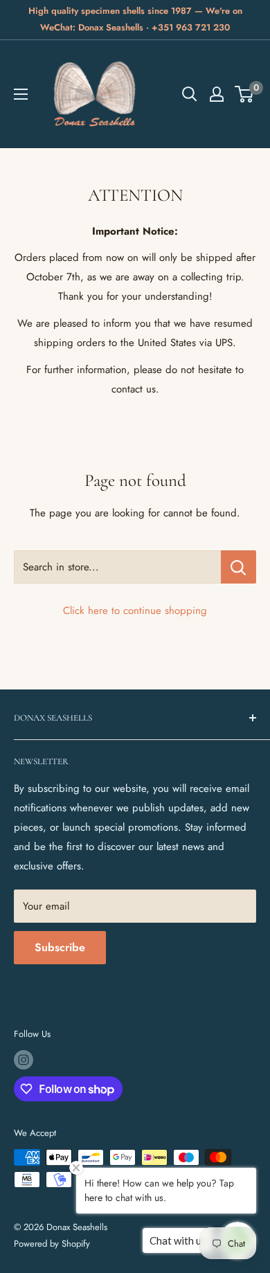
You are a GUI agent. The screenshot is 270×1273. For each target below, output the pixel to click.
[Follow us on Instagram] (23, 1059)
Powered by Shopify (52, 1243)
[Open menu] (21, 94)
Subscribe (60, 947)
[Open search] (189, 94)
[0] (244, 94)
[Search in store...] (238, 567)
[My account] (217, 94)
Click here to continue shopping (135, 610)
